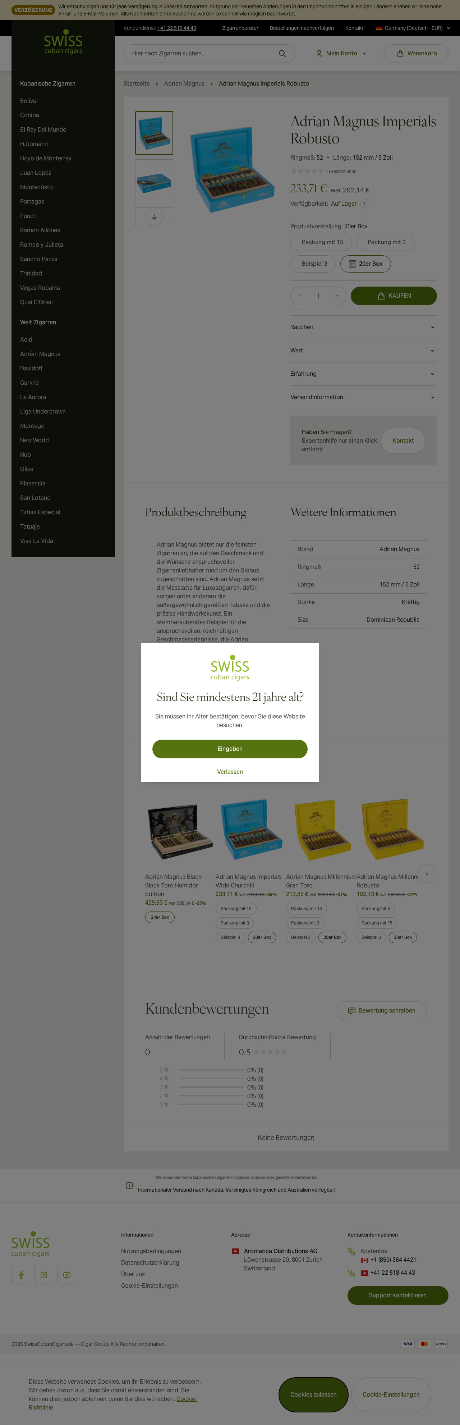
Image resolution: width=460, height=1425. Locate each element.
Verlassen (230, 772)
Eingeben (230, 749)
